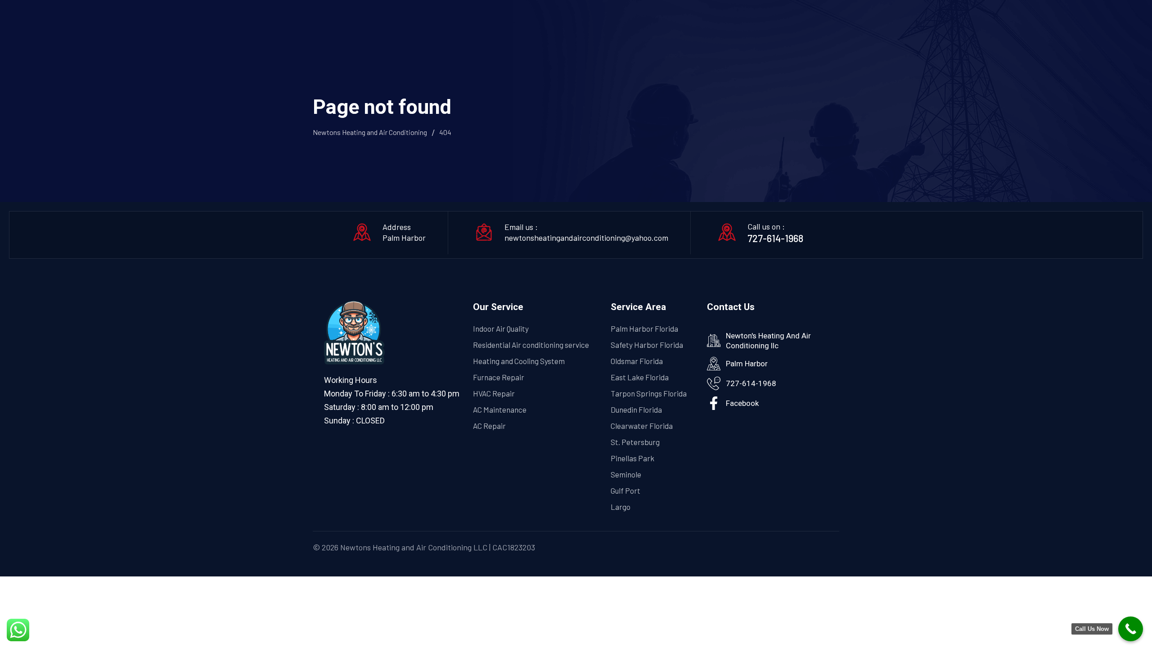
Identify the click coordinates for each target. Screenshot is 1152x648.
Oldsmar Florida (637, 360)
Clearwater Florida (642, 425)
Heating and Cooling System (519, 360)
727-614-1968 (775, 238)
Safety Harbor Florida (647, 344)
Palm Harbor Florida (644, 328)
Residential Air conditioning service (531, 344)
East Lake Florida (640, 377)
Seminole (626, 474)
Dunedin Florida (636, 409)
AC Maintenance (499, 409)
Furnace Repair (498, 377)
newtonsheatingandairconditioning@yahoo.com (586, 238)
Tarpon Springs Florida (649, 393)
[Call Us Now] (1130, 628)
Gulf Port (625, 490)
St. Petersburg (635, 441)
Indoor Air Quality (501, 328)
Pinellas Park (632, 458)
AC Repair (489, 425)
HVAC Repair (494, 393)
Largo (620, 506)
